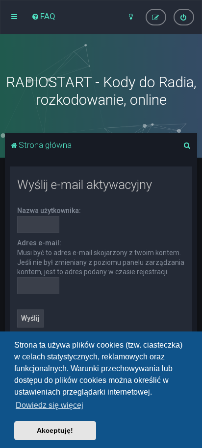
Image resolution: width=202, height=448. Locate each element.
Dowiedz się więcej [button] (49, 405)
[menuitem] (43, 16)
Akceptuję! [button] (55, 430)
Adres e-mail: (39, 243)
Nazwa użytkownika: (49, 210)
